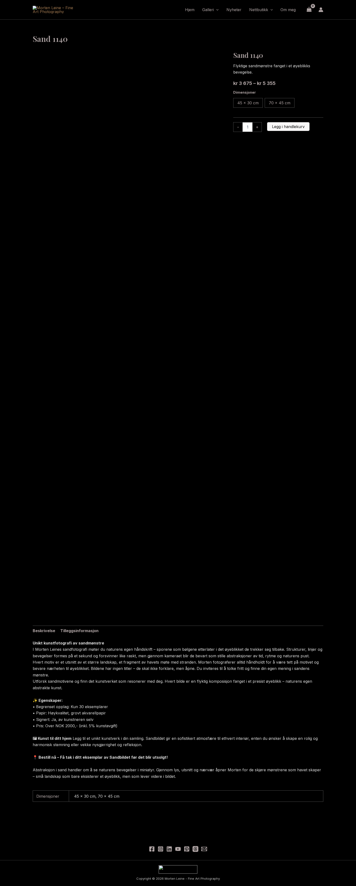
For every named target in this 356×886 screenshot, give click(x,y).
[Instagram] (160, 849)
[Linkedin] (169, 849)
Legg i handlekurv (288, 126)
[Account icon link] (320, 9)
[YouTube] (178, 849)
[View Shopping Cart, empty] (309, 9)
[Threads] (195, 849)
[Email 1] (204, 849)
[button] (216, 9)
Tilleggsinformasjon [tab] (79, 630)
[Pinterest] (187, 849)
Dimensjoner (244, 92)
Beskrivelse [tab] (44, 630)
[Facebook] (152, 849)
